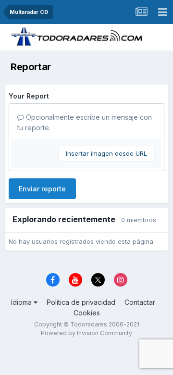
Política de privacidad (81, 302)
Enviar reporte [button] (42, 189)
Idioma (22, 302)
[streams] (141, 12)
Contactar (139, 302)
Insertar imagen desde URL (106, 153)
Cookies (87, 313)
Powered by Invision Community (86, 333)
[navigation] (162, 12)
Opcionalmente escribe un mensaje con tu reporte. (84, 122)
